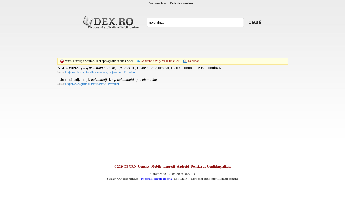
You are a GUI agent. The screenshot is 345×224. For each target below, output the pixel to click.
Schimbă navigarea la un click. (160, 61)
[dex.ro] (111, 22)
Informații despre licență (156, 178)
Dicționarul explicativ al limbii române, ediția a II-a (93, 72)
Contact (143, 166)
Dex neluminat (157, 3)
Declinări (194, 61)
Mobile (156, 166)
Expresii (169, 166)
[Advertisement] (172, 43)
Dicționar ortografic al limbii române (85, 84)
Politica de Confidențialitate (211, 166)
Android (183, 166)
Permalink (129, 72)
